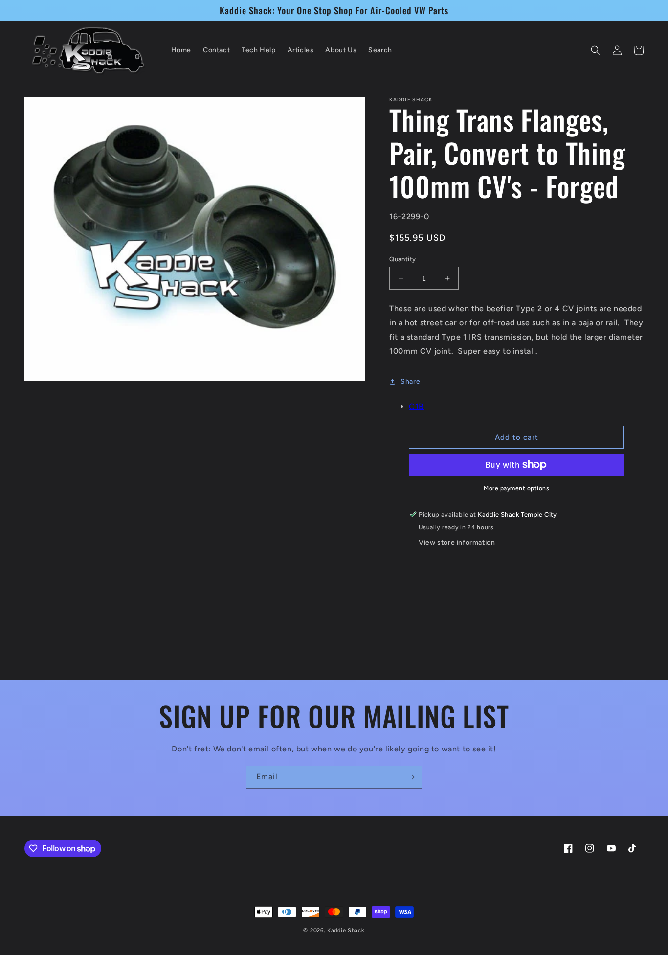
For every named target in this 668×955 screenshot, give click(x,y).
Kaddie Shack (345, 930)
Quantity (402, 259)
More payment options (516, 488)
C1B (416, 406)
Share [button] (410, 381)
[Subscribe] (411, 777)
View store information (457, 542)
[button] (595, 50)
